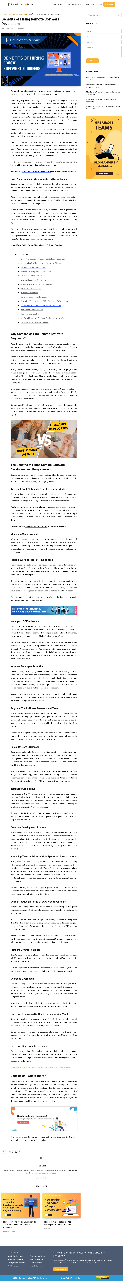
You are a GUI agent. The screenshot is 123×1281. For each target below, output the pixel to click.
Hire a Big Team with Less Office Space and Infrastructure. (45, 301)
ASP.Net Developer (36, 1263)
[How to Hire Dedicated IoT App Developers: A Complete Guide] (61, 1205)
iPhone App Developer (37, 1256)
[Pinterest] (3, 107)
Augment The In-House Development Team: (39, 284)
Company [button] (57, 5)
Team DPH (41, 1166)
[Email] (3, 112)
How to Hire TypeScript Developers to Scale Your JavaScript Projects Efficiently (19, 1225)
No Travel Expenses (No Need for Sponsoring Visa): (42, 318)
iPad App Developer (36, 1259)
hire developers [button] (73, 5)
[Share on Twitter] (3, 102)
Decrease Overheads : (30, 314)
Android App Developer (15, 1259)
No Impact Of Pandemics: (31, 276)
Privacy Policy (76, 1278)
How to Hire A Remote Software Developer (46, 245)
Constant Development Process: (34, 297)
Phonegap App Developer (16, 1263)
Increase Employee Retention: (33, 280)
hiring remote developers (41, 494)
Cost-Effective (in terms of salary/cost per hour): (41, 305)
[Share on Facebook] (3, 96)
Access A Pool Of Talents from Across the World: (41, 263)
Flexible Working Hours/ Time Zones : (36, 271)
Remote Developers (20, 14)
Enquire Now (109, 4)
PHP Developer (13, 1266)
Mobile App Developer (15, 1256)
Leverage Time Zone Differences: (35, 322)
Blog (100, 5)
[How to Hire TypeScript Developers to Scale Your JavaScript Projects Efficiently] (20, 1205)
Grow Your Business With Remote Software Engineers (43, 259)
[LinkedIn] (16, 1151)
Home (3, 14)
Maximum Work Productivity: (33, 267)
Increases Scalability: (29, 292)
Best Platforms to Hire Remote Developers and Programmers (47, 1067)
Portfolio (90, 5)
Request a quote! (60, 1269)
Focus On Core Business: (31, 288)
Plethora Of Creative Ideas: (32, 309)
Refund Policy (65, 1278)
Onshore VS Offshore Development (36, 171)
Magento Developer (36, 1266)
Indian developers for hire (36, 526)
